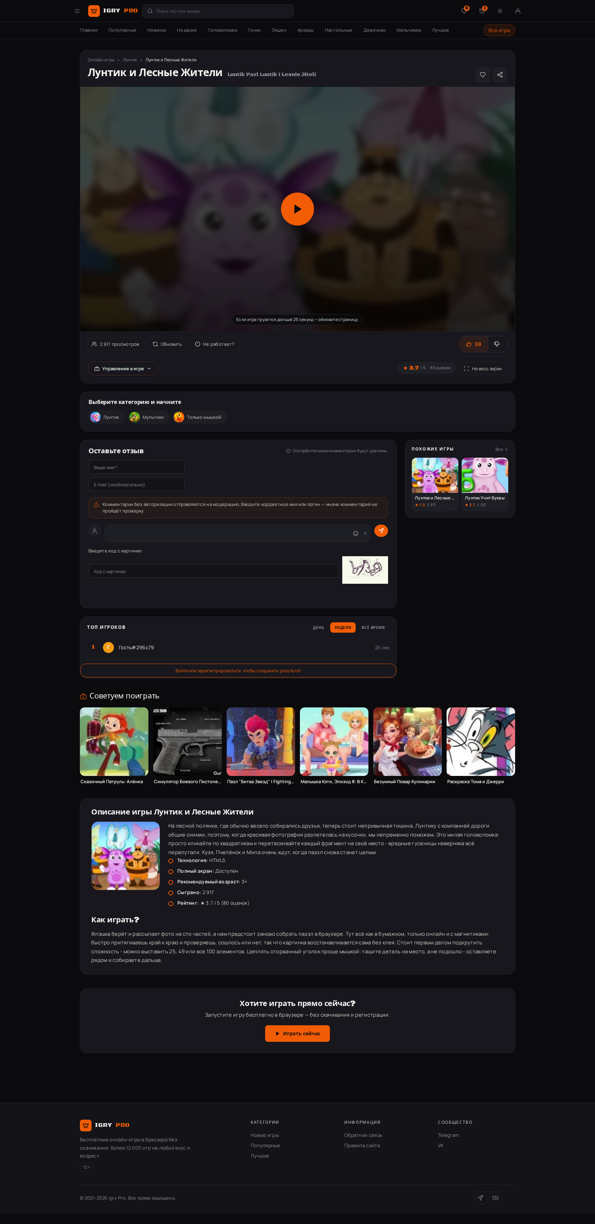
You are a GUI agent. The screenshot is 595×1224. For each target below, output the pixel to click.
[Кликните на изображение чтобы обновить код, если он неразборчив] (365, 571)
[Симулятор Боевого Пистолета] (187, 741)
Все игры (499, 30)
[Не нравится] (498, 344)
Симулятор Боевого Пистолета (187, 782)
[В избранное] (483, 75)
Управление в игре (123, 368)
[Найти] (150, 11)
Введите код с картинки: (115, 551)
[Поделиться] (500, 75)
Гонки (254, 30)
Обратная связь (363, 1135)
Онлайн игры (101, 60)
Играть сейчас (301, 1034)
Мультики (153, 417)
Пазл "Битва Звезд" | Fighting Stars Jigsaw (260, 782)
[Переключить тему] (500, 11)
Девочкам (375, 30)
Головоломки (222, 30)
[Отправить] (381, 531)
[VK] (495, 1198)
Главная (88, 30)
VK (441, 1145)
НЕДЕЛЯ (343, 627)
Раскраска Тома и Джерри (475, 782)
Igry (120, 10)
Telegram (448, 1135)
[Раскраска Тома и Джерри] (481, 741)
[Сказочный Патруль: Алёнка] (114, 741)
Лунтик (130, 60)
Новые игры (265, 1135)
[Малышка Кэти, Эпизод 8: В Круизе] (334, 741)
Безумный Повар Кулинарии (404, 782)
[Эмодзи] (356, 533)
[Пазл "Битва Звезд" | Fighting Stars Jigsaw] (261, 741)
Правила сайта (362, 1145)
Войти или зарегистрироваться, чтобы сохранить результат (238, 670)
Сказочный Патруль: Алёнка (112, 782)
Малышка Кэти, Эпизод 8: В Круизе (334, 782)
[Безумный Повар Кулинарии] (407, 741)
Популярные (122, 30)
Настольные (339, 30)
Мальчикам (409, 30)
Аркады (306, 30)
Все (499, 449)
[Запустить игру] (297, 209)
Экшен (279, 30)
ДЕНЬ (318, 627)
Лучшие (440, 30)
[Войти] (518, 11)
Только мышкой (204, 417)
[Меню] (77, 11)
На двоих (187, 30)
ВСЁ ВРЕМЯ (373, 627)
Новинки (156, 30)
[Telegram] (480, 1198)
